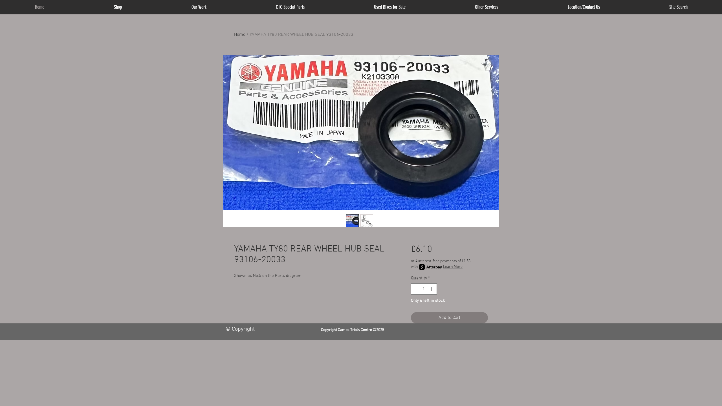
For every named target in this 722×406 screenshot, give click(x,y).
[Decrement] (416, 289)
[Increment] (432, 289)
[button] (486, 7)
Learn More (453, 266)
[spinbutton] (424, 289)
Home (239, 34)
